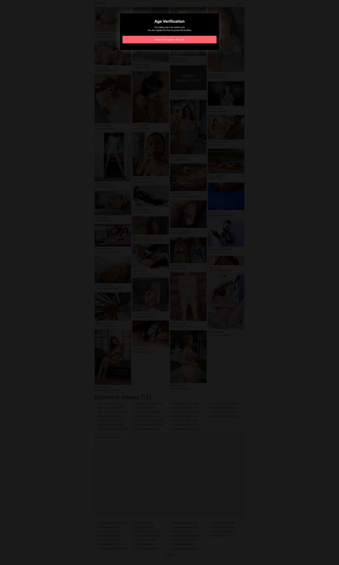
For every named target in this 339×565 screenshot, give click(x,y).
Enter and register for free (169, 39)
